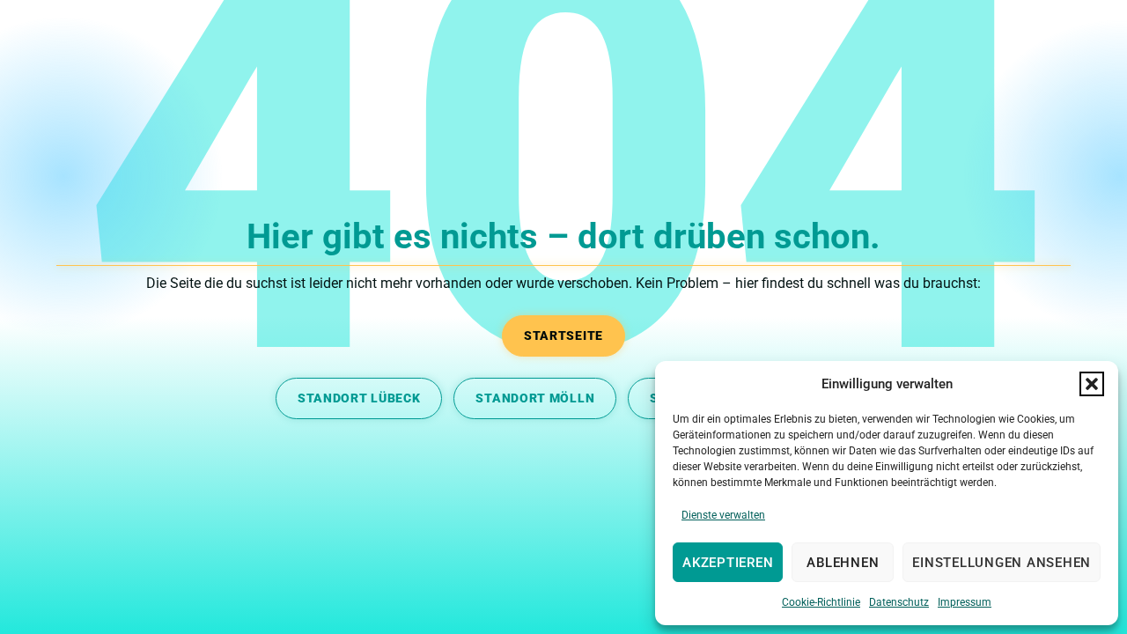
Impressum (964, 602)
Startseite (563, 335)
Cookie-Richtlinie (821, 602)
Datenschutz (899, 602)
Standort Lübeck (359, 398)
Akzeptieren (727, 563)
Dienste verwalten (723, 515)
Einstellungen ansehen (1001, 563)
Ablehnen (843, 563)
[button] (1092, 384)
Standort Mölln (534, 398)
